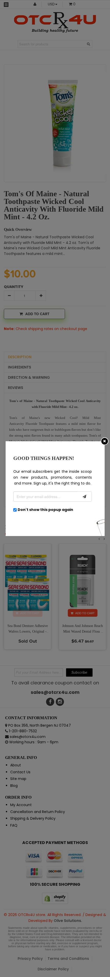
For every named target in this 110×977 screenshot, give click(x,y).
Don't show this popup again (45, 509)
